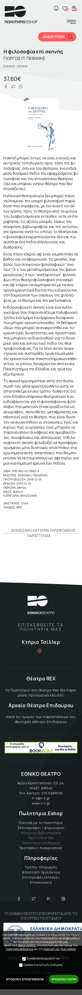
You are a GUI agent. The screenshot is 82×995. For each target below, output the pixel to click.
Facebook (18, 898)
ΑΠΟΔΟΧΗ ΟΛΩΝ (63, 979)
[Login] (56, 8)
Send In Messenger (20, 86)
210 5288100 (52, 793)
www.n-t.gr (41, 803)
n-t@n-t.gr (41, 798)
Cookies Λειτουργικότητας (43, 958)
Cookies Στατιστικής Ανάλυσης (43, 965)
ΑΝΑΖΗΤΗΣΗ (53, 36)
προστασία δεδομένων (19, 949)
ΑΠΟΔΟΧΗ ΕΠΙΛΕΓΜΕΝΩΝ (25, 979)
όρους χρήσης (27, 945)
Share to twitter (13, 86)
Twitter (33, 898)
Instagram (63, 898)
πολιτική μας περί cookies (60, 949)
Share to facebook (5, 86)
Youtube (48, 898)
